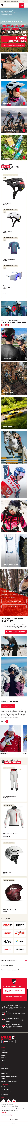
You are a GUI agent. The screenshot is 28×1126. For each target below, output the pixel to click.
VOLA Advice (4, 1094)
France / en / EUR (8, 1041)
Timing (3, 1060)
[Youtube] (14, 1101)
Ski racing (6, 496)
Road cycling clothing (10, 131)
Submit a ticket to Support (14, 997)
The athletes (5, 1089)
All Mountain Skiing (10, 530)
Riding (5, 461)
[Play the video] (14, 308)
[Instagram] (3, 1101)
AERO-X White (7, 231)
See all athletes (8, 706)
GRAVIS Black (7, 203)
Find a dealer (4, 1068)
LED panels (14, 606)
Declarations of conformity (9, 1076)
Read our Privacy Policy (7, 1114)
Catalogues (4, 1073)
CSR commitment (5, 1092)
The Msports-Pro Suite (14, 601)
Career (3, 1078)
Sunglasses (7, 104)
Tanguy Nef (4, 753)
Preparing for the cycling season (13, 45)
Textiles (3, 1057)
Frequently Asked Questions (9, 1081)
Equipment (4, 1055)
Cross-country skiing (10, 564)
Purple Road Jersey (9, 259)
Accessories (4, 1052)
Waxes (5, 77)
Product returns (6, 1071)
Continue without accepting (8, 1104)
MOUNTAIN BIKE (8, 393)
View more (4, 1112)
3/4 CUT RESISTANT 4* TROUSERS (10, 796)
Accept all (15, 1119)
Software (4, 1063)
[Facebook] (9, 1101)
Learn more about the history (15, 631)
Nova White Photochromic (7, 286)
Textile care (7, 158)
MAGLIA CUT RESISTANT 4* (10, 834)
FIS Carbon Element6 (9, 910)
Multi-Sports (7, 427)
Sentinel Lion (7, 872)
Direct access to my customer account (14, 991)
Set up (14, 1123)
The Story (4, 1086)
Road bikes (7, 358)
